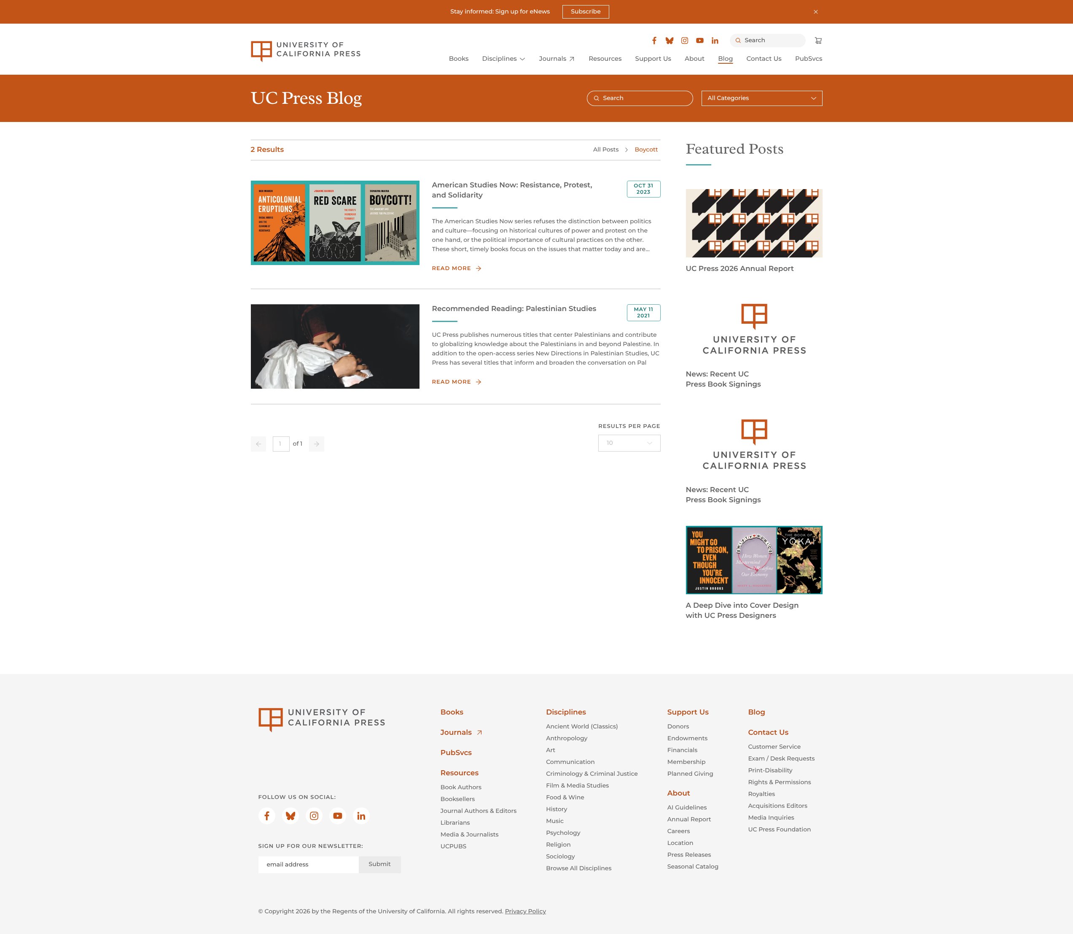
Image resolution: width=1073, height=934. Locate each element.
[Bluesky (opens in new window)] (669, 40)
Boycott (646, 149)
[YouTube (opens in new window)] (700, 40)
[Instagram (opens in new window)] (684, 40)
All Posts (606, 149)
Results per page (629, 426)
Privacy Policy (525, 911)
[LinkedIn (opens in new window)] (715, 40)
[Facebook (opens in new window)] (654, 40)
